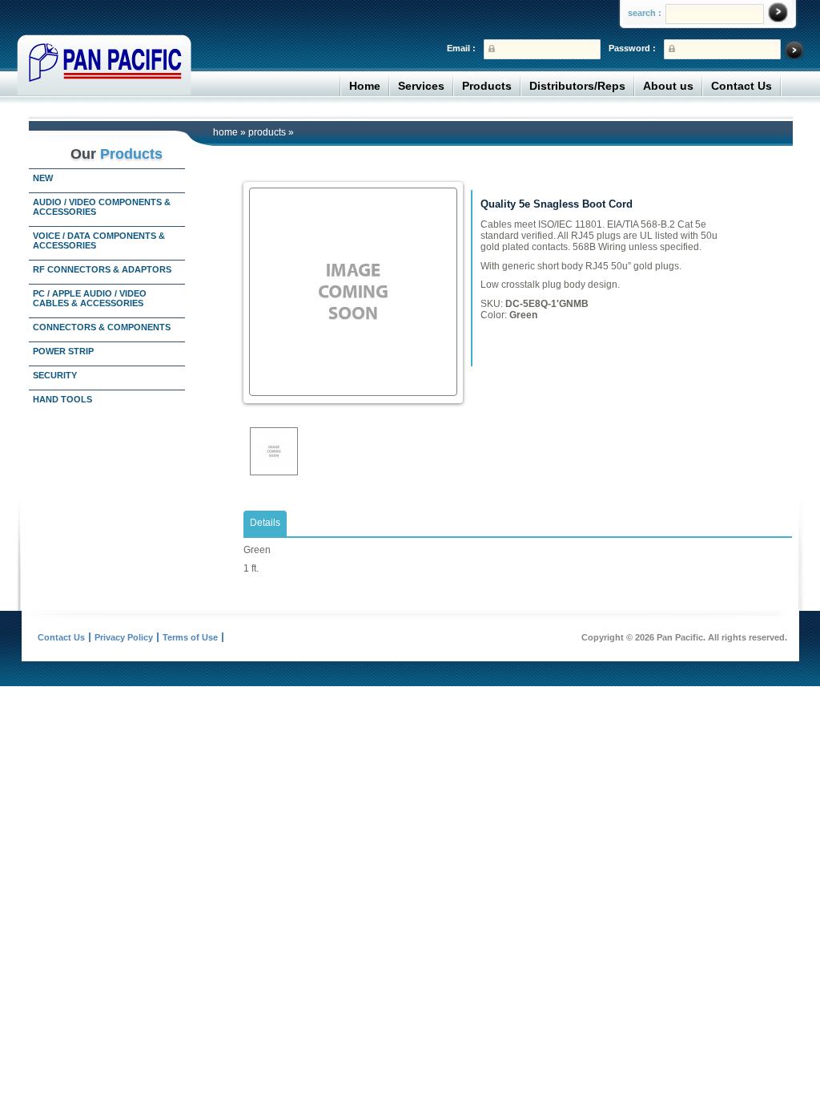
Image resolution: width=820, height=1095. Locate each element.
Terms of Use (190, 637)
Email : (461, 48)
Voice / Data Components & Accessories (99, 240)
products (267, 132)
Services (421, 85)
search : (644, 13)
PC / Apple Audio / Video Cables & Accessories (90, 298)
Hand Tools (62, 399)
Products (487, 85)
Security (55, 375)
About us (668, 85)
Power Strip (63, 351)
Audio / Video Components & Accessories (102, 206)
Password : (632, 48)
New (43, 178)
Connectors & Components (102, 327)
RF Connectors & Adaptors (102, 269)
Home (364, 85)
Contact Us (741, 85)
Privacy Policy (123, 637)
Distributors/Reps (577, 85)
